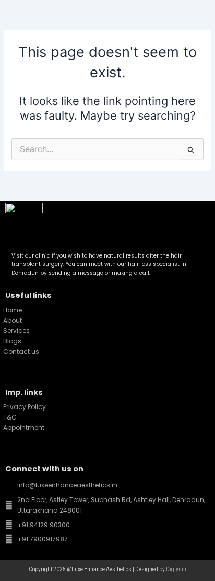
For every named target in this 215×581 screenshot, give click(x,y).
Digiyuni (176, 569)
